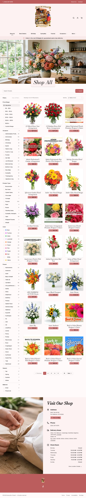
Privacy (68, 495)
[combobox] (75, 98)
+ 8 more (52, 440)
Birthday (33, 33)
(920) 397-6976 (8, 2)
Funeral (53, 33)
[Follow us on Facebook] (43, 487)
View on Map (56, 417)
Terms (63, 495)
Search (80, 91)
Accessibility (74, 495)
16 (64, 373)
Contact (80, 2)
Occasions (63, 33)
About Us (73, 2)
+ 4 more (58, 434)
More (73, 33)
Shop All (12, 33)
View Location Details (74, 466)
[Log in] (77, 18)
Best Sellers (22, 33)
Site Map (81, 495)
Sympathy (43, 33)
